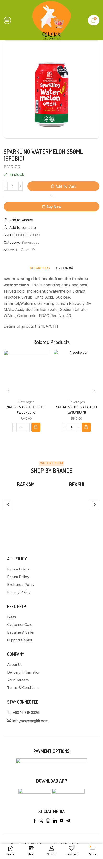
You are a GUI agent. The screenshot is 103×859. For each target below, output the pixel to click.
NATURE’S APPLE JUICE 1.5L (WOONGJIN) (26, 410)
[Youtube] (61, 821)
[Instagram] (48, 821)
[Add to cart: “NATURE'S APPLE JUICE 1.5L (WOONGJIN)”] (35, 427)
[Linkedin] (55, 821)
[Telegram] (68, 821)
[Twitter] (41, 821)
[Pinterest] (22, 250)
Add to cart (66, 186)
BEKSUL (77, 484)
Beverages (31, 242)
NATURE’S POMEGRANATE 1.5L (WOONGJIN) (77, 410)
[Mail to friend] (27, 250)
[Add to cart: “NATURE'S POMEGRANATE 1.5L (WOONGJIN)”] (86, 427)
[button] (8, 391)
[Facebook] (16, 250)
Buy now (53, 207)
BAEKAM (26, 484)
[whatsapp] (32, 250)
